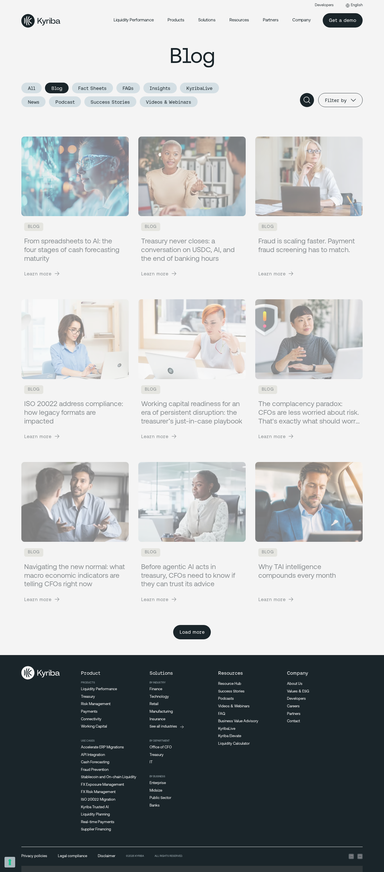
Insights (160, 88)
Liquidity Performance (134, 20)
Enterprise (158, 783)
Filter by (336, 100)
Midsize (156, 790)
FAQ (221, 714)
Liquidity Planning (95, 814)
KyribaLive (199, 88)
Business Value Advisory (238, 721)
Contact (293, 721)
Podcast (65, 102)
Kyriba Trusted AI (95, 807)
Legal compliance (72, 856)
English (357, 5)
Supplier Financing (96, 829)
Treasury (88, 697)
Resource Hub (229, 684)
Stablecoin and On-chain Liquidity (108, 777)
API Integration (93, 755)
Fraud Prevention (95, 770)
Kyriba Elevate (229, 736)
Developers (324, 5)
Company (301, 20)
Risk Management (95, 704)
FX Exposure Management (102, 785)
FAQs (128, 88)
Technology (159, 697)
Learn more (37, 273)
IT (151, 762)
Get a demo (342, 20)
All (31, 88)
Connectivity (91, 719)
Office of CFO (161, 747)
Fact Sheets (92, 88)
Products (176, 20)
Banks (155, 805)
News (33, 102)
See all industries (163, 726)
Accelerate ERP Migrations (102, 747)
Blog (56, 88)
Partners (271, 20)
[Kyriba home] (40, 20)
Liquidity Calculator (234, 744)
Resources (239, 20)
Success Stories (110, 102)
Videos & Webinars (168, 102)
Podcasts (226, 699)
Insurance (157, 719)
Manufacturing (161, 712)
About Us (294, 684)
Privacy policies (34, 856)
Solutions (207, 20)
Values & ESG (298, 691)
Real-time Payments (97, 822)
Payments (89, 712)
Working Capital (94, 726)
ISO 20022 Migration (98, 799)
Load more (192, 632)
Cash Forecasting (95, 762)
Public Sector (160, 798)
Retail (154, 704)
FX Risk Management (98, 792)
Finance (156, 689)
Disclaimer (106, 856)
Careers (293, 706)
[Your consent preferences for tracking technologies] (9, 862)
